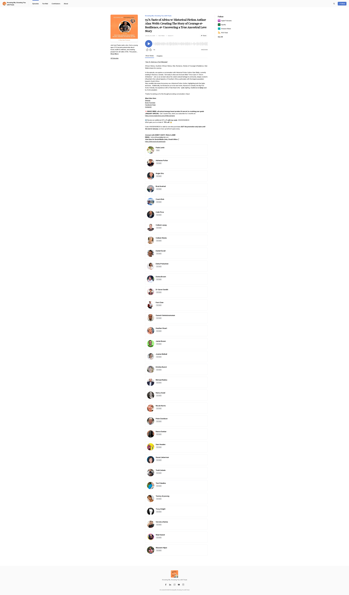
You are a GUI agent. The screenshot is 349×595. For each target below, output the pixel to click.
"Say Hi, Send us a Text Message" (156, 62)
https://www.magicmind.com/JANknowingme (160, 116)
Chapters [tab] (160, 56)
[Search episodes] (334, 4)
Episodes (35, 4)
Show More (115, 54)
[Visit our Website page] (183, 585)
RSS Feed (224, 33)
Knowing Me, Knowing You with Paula (16, 4)
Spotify (223, 25)
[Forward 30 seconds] (150, 49)
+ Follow (342, 4)
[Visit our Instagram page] (174, 585)
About (66, 4)
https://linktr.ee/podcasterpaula (155, 141)
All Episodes (115, 58)
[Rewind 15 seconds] (147, 49)
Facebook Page (150, 105)
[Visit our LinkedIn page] (170, 585)
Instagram (148, 107)
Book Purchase (150, 103)
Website (147, 100)
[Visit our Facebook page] (166, 585)
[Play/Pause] (148, 43)
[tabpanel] (176, 102)
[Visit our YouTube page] (179, 585)
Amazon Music (226, 29)
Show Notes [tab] (149, 56)
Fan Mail (45, 4)
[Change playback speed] (154, 49)
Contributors (56, 4)
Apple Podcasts (226, 21)
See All (220, 37)
